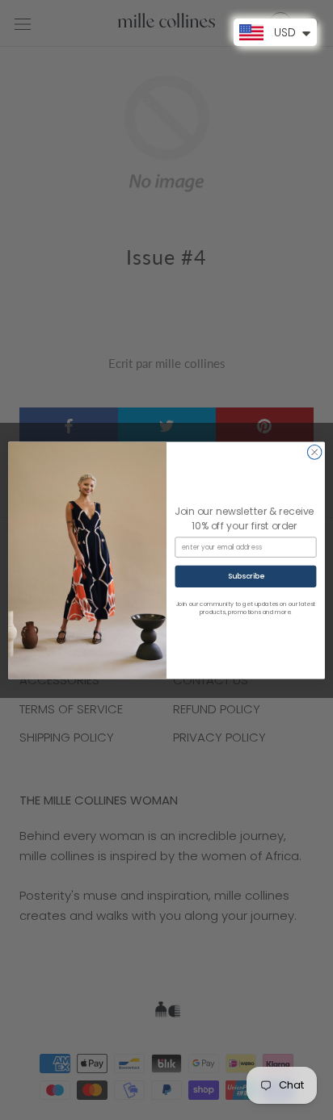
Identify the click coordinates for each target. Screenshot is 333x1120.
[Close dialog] (314, 452)
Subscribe (246, 575)
